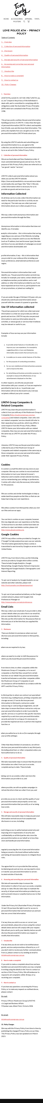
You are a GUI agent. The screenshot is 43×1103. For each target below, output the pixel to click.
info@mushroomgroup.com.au (12, 955)
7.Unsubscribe (7, 71)
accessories (17, 19)
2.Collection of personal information (15, 46)
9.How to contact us (9, 80)
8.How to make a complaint (12, 76)
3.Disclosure (6, 51)
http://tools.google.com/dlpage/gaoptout (17, 585)
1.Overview (6, 42)
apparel (28, 19)
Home (6, 19)
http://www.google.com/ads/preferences (16, 602)
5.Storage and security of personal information (19, 60)
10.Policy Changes (8, 84)
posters (17, 22)
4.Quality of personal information (14, 55)
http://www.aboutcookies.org (12, 530)
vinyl (37, 19)
